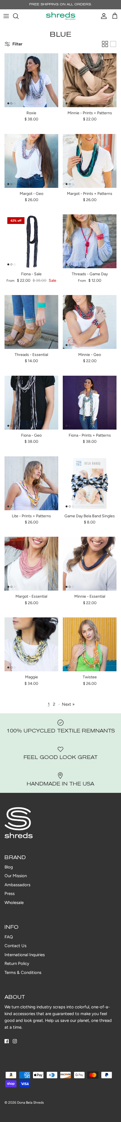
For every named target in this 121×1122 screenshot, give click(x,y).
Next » (68, 704)
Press (10, 893)
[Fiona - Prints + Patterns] (89, 403)
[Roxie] (31, 80)
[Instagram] (15, 1041)
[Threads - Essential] (31, 322)
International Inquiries (25, 954)
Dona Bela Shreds (30, 1103)
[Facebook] (7, 1041)
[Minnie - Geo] (89, 322)
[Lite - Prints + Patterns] (31, 483)
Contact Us (15, 945)
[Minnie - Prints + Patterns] (89, 80)
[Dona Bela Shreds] (60, 16)
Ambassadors (17, 884)
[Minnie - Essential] (89, 564)
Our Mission (16, 875)
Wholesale (14, 902)
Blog (9, 867)
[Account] (102, 16)
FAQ (9, 937)
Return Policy (17, 963)
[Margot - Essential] (31, 564)
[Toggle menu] (6, 16)
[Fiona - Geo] (31, 403)
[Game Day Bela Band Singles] (89, 483)
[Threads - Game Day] (89, 241)
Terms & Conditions (23, 972)
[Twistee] (89, 644)
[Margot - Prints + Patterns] (89, 161)
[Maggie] (31, 644)
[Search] (18, 16)
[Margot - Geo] (31, 161)
